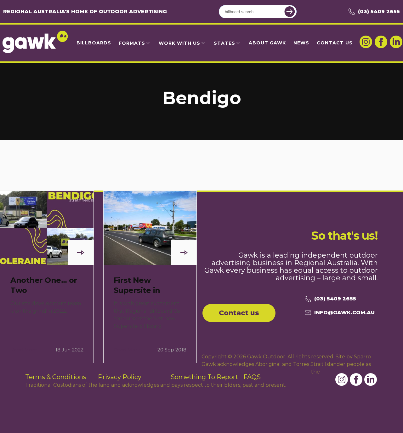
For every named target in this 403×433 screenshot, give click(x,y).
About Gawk (267, 43)
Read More (23, 350)
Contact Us (335, 43)
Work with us (179, 43)
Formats (132, 43)
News (301, 43)
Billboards (94, 43)
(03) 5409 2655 (379, 11)
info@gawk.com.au (344, 313)
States (224, 43)
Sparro (362, 357)
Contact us (239, 313)
